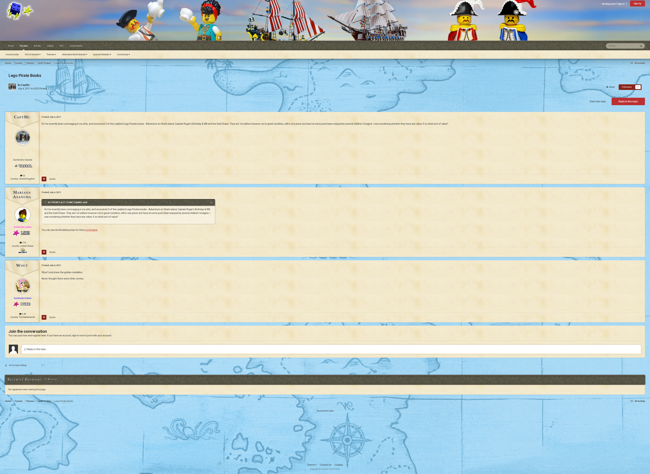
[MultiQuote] (44, 179)
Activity (37, 46)
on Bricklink (91, 230)
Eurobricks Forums (13, 4)
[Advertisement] (325, 436)
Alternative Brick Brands (74, 54)
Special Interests (101, 54)
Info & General (32, 54)
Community (123, 54)
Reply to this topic (628, 101)
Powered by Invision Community (325, 469)
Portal (11, 46)
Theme (311, 465)
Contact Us (325, 465)
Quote (52, 179)
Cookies (338, 465)
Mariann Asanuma (22, 194)
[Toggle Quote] (45, 202)
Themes (51, 54)
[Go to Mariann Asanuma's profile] (22, 215)
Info (61, 46)
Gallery (50, 46)
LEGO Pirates (40, 88)
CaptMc (25, 85)
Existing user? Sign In (614, 4)
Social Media (76, 46)
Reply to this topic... (37, 349)
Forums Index (12, 54)
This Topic (628, 46)
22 (23, 175)
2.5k (23, 314)
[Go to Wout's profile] (22, 286)
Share (611, 87)
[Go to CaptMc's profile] (12, 87)
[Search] (641, 46)
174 (24, 242)
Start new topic (598, 101)
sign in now (78, 335)
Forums (24, 46)
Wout (22, 265)
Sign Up (637, 3)
